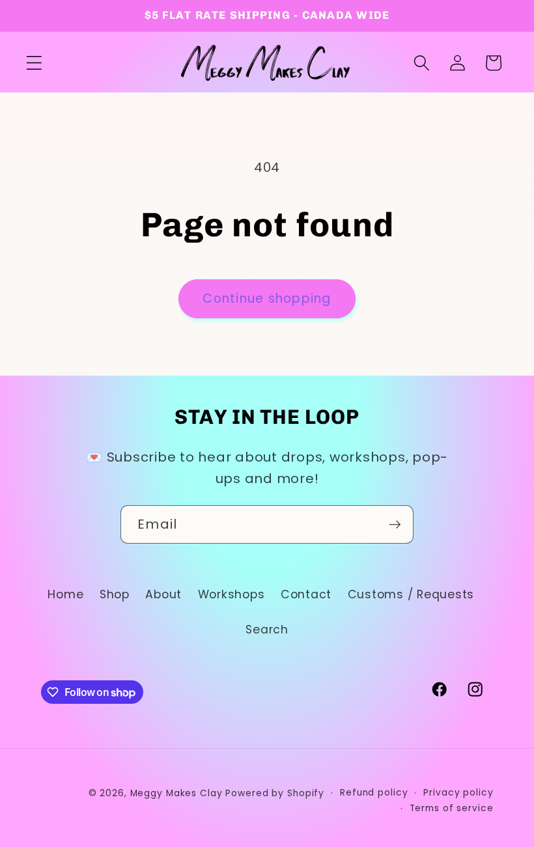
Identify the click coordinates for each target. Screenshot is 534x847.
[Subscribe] (395, 524)
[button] (34, 63)
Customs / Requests (411, 594)
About (163, 594)
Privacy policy (458, 792)
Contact (306, 594)
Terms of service (452, 808)
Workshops (231, 594)
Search (267, 629)
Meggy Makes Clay (176, 793)
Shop (115, 594)
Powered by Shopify (274, 793)
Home (65, 594)
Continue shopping (267, 298)
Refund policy (374, 792)
